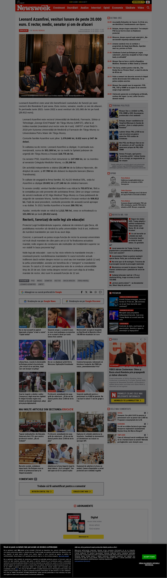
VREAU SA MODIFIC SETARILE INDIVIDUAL (149, 564)
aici (17, 569)
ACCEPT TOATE (149, 557)
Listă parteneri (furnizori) (82, 561)
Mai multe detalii (64, 556)
